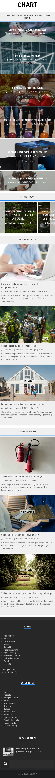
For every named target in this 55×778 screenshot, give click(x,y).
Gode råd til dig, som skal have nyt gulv (20, 534)
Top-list (7, 661)
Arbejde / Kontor (35, 291)
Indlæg (7, 709)
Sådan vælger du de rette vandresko (18, 345)
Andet (34, 480)
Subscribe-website (12, 655)
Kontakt (7, 647)
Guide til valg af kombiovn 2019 (27, 749)
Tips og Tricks (38, 350)
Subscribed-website (12, 658)
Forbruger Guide (8, 669)
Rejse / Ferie (35, 408)
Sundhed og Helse (12, 720)
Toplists (7, 664)
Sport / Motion (10, 717)
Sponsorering (10, 652)
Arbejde (7, 695)
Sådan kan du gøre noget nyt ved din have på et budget (27, 593)
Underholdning (10, 725)
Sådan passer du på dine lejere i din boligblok (23, 476)
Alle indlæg (8, 636)
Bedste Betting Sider (10, 672)
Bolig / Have (35, 539)
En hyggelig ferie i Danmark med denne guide (22, 404)
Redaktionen (8, 291)
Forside (7, 644)
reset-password (11, 650)
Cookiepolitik (9, 641)
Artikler (45, 291)
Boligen (7, 706)
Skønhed (8, 714)
